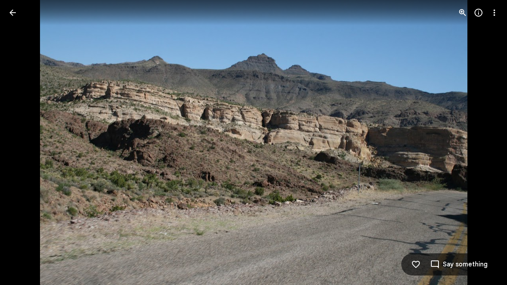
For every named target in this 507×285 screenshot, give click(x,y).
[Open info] (478, 13)
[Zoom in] (463, 13)
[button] (22, 142)
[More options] (494, 13)
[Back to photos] (12, 12)
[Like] (416, 264)
